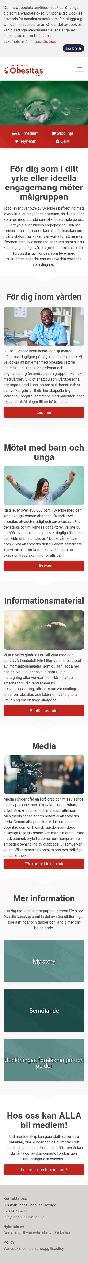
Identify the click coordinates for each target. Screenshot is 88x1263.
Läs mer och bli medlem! (44, 1169)
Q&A (64, 141)
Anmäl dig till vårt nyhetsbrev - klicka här (37, 1232)
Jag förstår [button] (73, 48)
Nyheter (28, 141)
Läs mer (44, 412)
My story (44, 961)
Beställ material (44, 710)
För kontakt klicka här (44, 863)
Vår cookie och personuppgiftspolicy (34, 1248)
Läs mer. (49, 41)
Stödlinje (65, 133)
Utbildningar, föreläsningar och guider (44, 1063)
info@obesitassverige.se (24, 1217)
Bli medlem (28, 133)
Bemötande (44, 1011)
